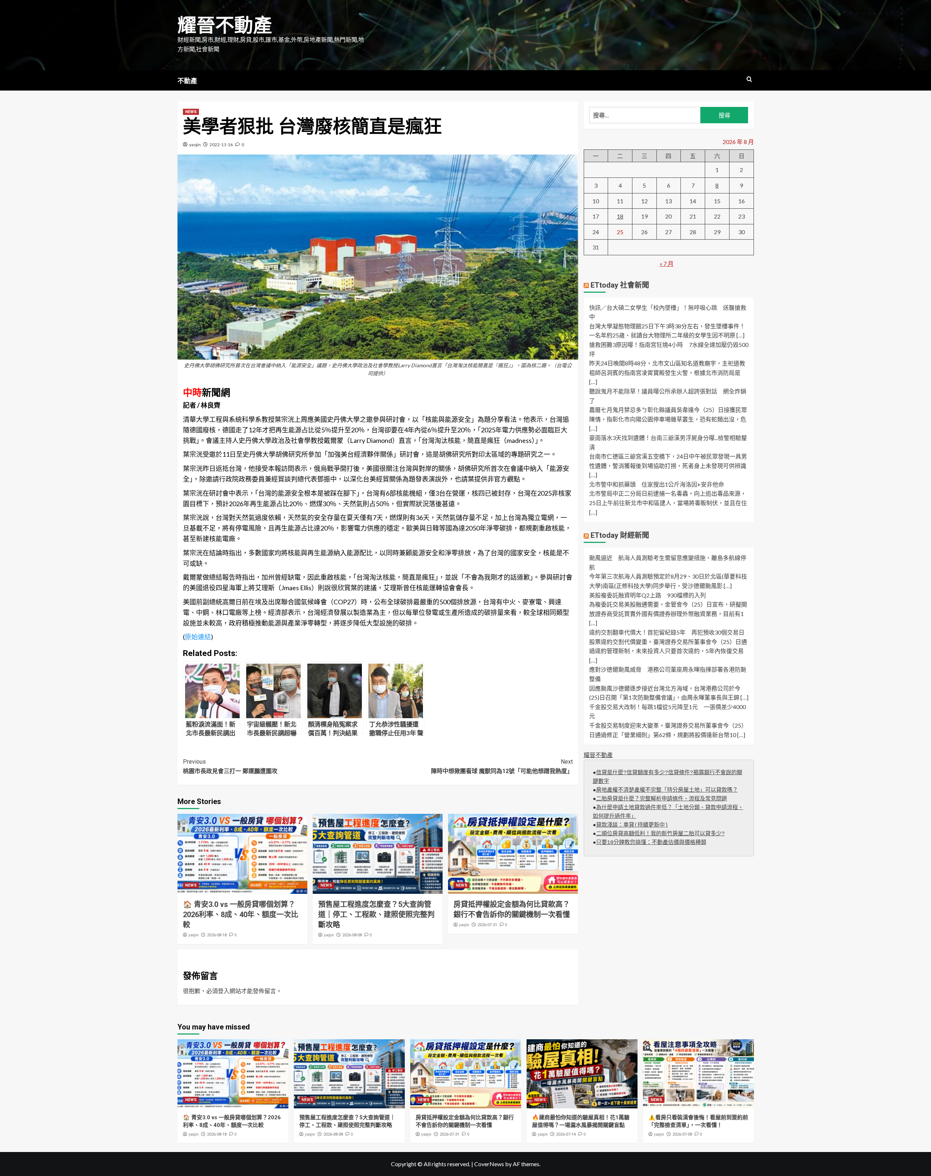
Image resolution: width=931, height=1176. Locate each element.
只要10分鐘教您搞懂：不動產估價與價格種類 (651, 843)
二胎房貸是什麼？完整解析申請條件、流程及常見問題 (661, 799)
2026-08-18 (217, 935)
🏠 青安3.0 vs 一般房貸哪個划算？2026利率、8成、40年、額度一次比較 (240, 914)
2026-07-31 (487, 925)
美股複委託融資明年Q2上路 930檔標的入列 (647, 595)
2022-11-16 (221, 144)
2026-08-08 (352, 935)
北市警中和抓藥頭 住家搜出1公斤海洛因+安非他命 (656, 484)
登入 (223, 990)
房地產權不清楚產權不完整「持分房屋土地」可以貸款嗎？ (667, 790)
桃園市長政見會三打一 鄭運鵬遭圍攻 (230, 766)
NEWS (191, 111)
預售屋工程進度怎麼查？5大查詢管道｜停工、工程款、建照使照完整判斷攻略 (376, 914)
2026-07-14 (566, 1134)
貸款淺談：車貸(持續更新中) (632, 825)
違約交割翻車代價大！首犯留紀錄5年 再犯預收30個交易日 (666, 632)
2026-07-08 (682, 1134)
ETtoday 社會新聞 (620, 285)
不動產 (187, 81)
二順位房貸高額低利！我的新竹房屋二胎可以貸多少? (660, 834)
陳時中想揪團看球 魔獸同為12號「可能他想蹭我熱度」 (502, 766)
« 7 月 (667, 263)
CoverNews (489, 1163)
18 (620, 216)
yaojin (195, 144)
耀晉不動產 (224, 26)
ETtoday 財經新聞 (620, 535)
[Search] (749, 79)
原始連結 (198, 637)
